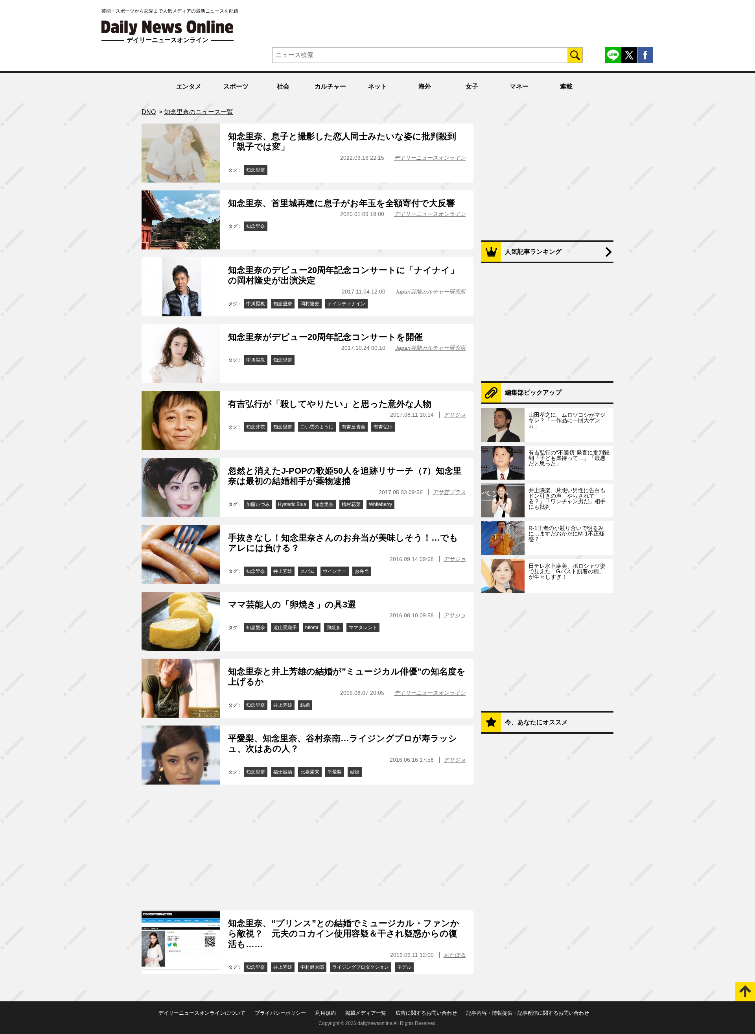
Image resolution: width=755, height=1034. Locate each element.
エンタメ (188, 86)
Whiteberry (380, 504)
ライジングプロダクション (360, 967)
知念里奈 (255, 170)
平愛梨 (335, 772)
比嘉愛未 (309, 772)
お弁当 (362, 571)
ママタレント (363, 627)
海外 (424, 86)
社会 (283, 86)
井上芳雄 (282, 571)
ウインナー (334, 571)
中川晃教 (255, 304)
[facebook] (645, 55)
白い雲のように (316, 427)
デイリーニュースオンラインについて (201, 1013)
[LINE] (613, 55)
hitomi (311, 627)
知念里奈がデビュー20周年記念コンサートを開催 (325, 337)
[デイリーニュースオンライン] (167, 27)
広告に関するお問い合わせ (426, 1013)
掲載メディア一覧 (365, 1013)
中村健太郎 (312, 967)
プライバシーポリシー (280, 1013)
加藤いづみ (258, 504)
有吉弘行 (383, 427)
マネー (519, 86)
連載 (566, 86)
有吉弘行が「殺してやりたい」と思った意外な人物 (329, 404)
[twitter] (629, 55)
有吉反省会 (353, 427)
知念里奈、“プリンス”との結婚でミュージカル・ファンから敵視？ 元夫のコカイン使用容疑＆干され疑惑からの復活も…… (343, 933)
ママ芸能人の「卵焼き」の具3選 (292, 604)
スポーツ (236, 86)
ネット (377, 86)
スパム (307, 571)
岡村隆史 (309, 304)
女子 (472, 86)
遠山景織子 (285, 627)
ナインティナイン (346, 304)
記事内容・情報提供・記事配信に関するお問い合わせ (527, 1013)
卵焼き (333, 627)
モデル (404, 967)
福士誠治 (282, 772)
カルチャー (330, 86)
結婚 (305, 705)
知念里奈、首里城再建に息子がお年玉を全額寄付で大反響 (341, 203)
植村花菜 (351, 504)
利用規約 (325, 1013)
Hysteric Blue (292, 504)
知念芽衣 (255, 427)
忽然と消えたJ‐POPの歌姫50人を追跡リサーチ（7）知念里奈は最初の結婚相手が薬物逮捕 (345, 476)
